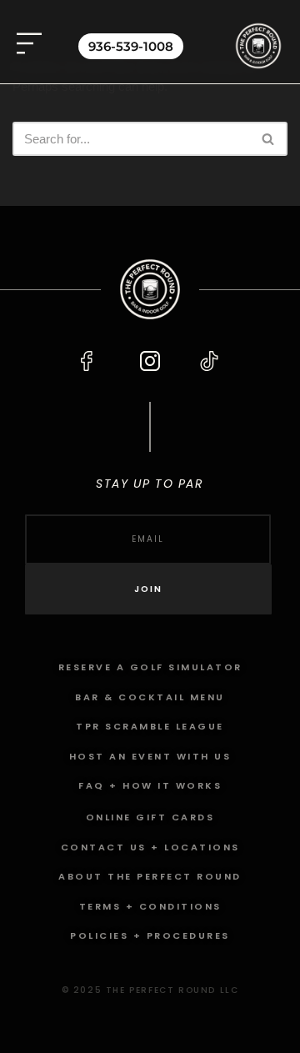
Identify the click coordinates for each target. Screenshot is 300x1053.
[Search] (269, 139)
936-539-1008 (130, 46)
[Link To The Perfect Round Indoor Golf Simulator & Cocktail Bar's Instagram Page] (150, 361)
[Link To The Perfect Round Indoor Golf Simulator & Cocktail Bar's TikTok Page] (209, 361)
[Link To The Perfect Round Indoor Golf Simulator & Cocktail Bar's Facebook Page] (91, 361)
